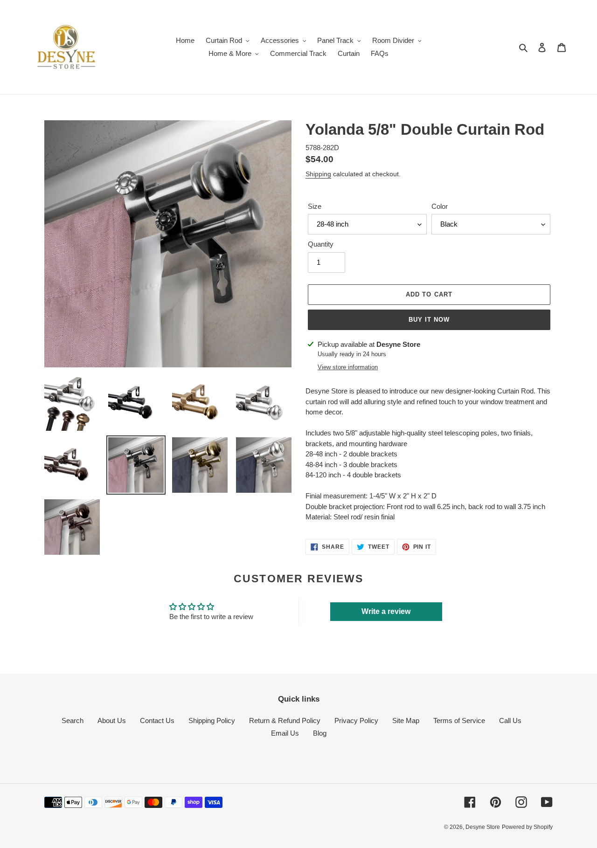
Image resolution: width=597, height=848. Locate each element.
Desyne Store (482, 827)
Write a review (385, 611)
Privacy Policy (356, 720)
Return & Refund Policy (284, 720)
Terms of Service (459, 720)
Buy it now (429, 319)
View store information (348, 367)
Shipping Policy (211, 720)
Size (314, 206)
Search (72, 720)
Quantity (320, 244)
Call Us (510, 720)
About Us (111, 720)
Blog (319, 733)
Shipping (318, 174)
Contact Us (157, 720)
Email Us (285, 733)
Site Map (405, 720)
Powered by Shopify (527, 827)
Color (439, 206)
